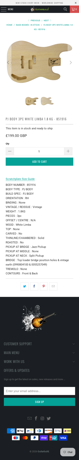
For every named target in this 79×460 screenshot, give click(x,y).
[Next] (70, 62)
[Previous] (8, 62)
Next (46, 20)
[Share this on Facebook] (34, 286)
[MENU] (1, 9)
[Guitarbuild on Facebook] (36, 418)
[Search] (65, 9)
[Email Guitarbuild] (30, 418)
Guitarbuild (43, 451)
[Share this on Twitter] (24, 286)
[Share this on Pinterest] (44, 286)
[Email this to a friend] (53, 286)
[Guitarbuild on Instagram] (42, 418)
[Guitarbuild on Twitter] (49, 418)
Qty (7, 143)
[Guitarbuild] (39, 9)
